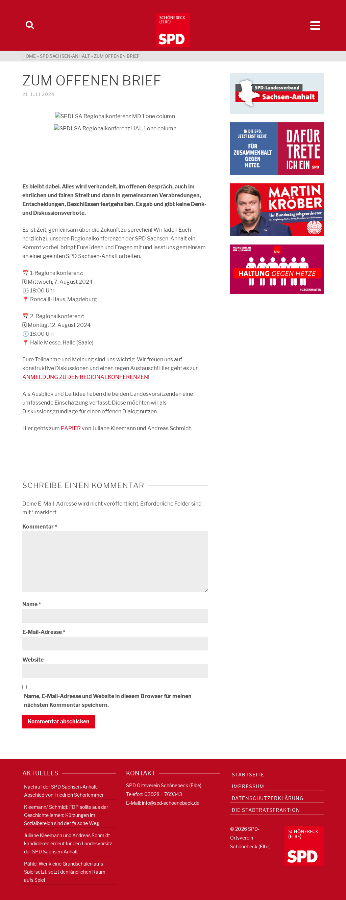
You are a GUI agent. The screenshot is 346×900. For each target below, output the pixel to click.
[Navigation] (315, 25)
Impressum (248, 786)
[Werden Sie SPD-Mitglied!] (277, 148)
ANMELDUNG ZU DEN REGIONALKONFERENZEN (85, 377)
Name (31, 604)
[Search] (29, 25)
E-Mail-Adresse (43, 632)
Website (33, 660)
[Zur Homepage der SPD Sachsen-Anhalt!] (277, 93)
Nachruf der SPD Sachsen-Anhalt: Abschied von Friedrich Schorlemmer (64, 791)
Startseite (248, 774)
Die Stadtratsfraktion (266, 810)
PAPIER (71, 428)
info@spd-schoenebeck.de (170, 803)
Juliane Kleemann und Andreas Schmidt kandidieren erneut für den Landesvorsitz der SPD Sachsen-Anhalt (68, 843)
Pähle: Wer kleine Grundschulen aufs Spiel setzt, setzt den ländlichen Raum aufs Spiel (64, 872)
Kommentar (39, 526)
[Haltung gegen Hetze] (277, 269)
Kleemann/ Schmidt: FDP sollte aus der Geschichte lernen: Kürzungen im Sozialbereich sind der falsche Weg (66, 815)
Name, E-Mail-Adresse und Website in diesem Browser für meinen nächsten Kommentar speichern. (108, 700)
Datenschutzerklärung (267, 798)
